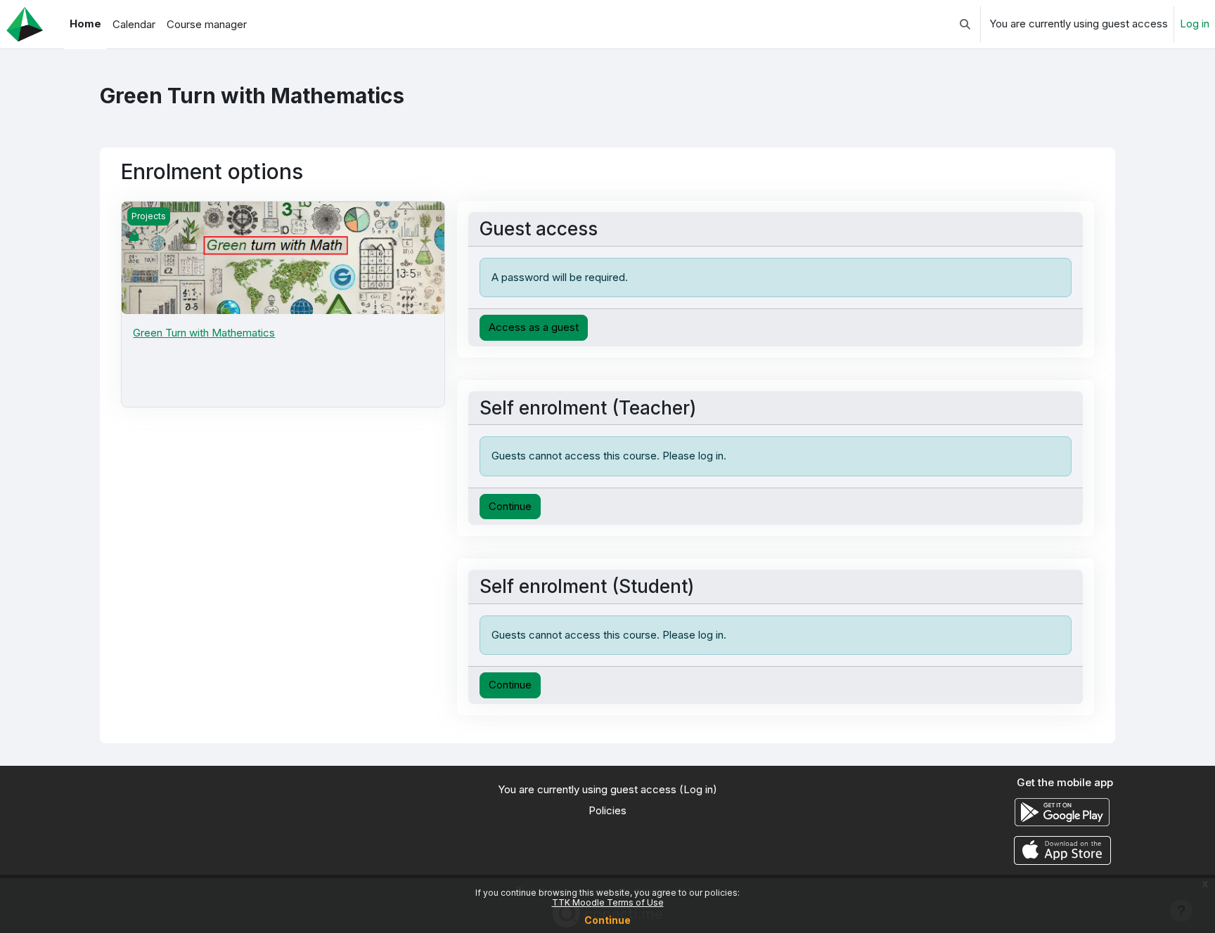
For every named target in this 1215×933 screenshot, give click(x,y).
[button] (965, 24)
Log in (1194, 23)
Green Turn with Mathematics (204, 332)
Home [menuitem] (85, 23)
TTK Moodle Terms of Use (608, 902)
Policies (607, 810)
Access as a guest (534, 327)
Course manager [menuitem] (207, 24)
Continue (607, 920)
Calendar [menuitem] (133, 24)
